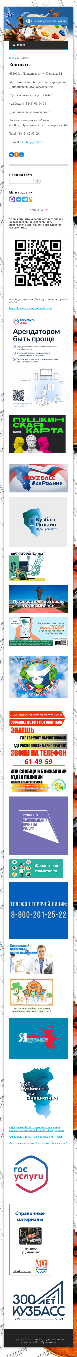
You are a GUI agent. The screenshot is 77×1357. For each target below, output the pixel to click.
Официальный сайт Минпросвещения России (36, 1136)
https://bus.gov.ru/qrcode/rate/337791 (30, 308)
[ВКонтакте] (11, 154)
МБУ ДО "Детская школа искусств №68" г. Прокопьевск (42, 1341)
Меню (21, 44)
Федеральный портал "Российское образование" (38, 1143)
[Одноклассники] (16, 154)
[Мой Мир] (21, 154)
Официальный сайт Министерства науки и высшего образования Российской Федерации (36, 1129)
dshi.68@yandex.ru (32, 142)
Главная (13, 58)
